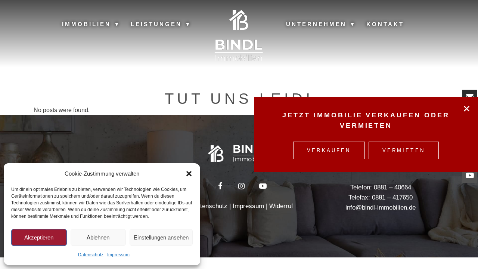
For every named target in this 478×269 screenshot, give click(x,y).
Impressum (118, 254)
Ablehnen (98, 237)
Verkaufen (329, 150)
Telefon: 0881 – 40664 (380, 187)
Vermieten (403, 150)
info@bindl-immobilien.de (380, 207)
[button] (189, 173)
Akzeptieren (38, 237)
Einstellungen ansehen (161, 237)
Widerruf (281, 206)
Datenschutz (90, 254)
